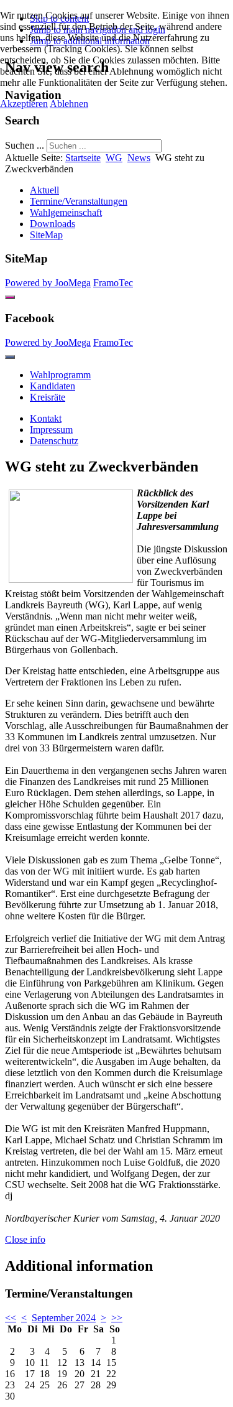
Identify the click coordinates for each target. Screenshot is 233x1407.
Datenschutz (54, 440)
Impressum (51, 429)
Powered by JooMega (48, 282)
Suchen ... (24, 145)
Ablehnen (69, 103)
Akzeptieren (24, 103)
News (138, 157)
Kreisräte (47, 397)
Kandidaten (52, 386)
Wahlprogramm (60, 374)
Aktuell (44, 190)
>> (116, 1317)
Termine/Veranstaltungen (78, 201)
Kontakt (46, 418)
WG (114, 157)
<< (10, 1317)
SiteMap (46, 235)
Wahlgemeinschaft (66, 212)
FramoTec (113, 282)
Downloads (52, 223)
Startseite (83, 157)
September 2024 (64, 1317)
